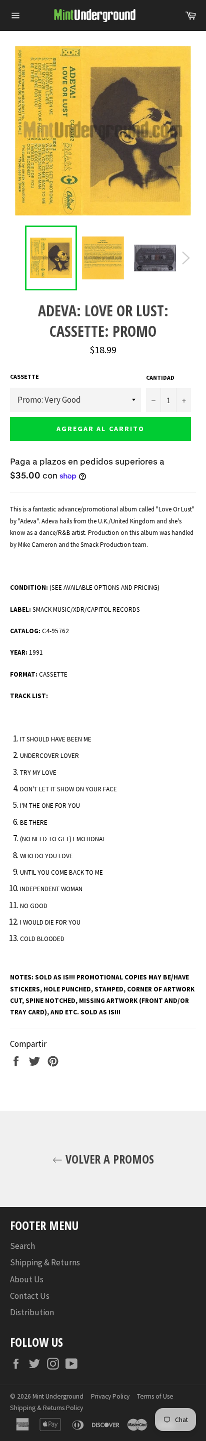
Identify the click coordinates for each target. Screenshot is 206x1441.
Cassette (24, 376)
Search (22, 1245)
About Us (27, 1279)
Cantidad (160, 377)
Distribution (32, 1312)
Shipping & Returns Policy (46, 1408)
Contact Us (30, 1295)
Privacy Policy (110, 1396)
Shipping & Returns (45, 1262)
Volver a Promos (108, 1159)
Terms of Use (155, 1396)
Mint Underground (58, 1396)
